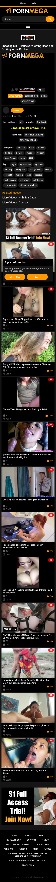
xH (21, 122)
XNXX (35, 849)
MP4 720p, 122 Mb (28, 140)
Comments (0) (28, 101)
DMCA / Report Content (18, 844)
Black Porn (28, 865)
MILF (31, 158)
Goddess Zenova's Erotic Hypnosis (27, 861)
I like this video (12, 89)
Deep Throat (10, 158)
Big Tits (8, 153)
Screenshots (31, 96)
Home (14, 835)
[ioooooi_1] (6, 110)
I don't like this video (16, 89)
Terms (45, 840)
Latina (22, 158)
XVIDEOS (23, 849)
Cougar (40, 153)
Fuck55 (47, 849)
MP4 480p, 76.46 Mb (34, 135)
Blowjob (19, 153)
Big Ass (41, 148)
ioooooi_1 (17, 110)
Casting (29, 153)
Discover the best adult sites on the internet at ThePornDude (27, 854)
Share (44, 96)
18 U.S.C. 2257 (42, 844)
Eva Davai (41, 122)
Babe (31, 148)
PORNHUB (8, 849)
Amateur (21, 148)
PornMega (25, 877)
